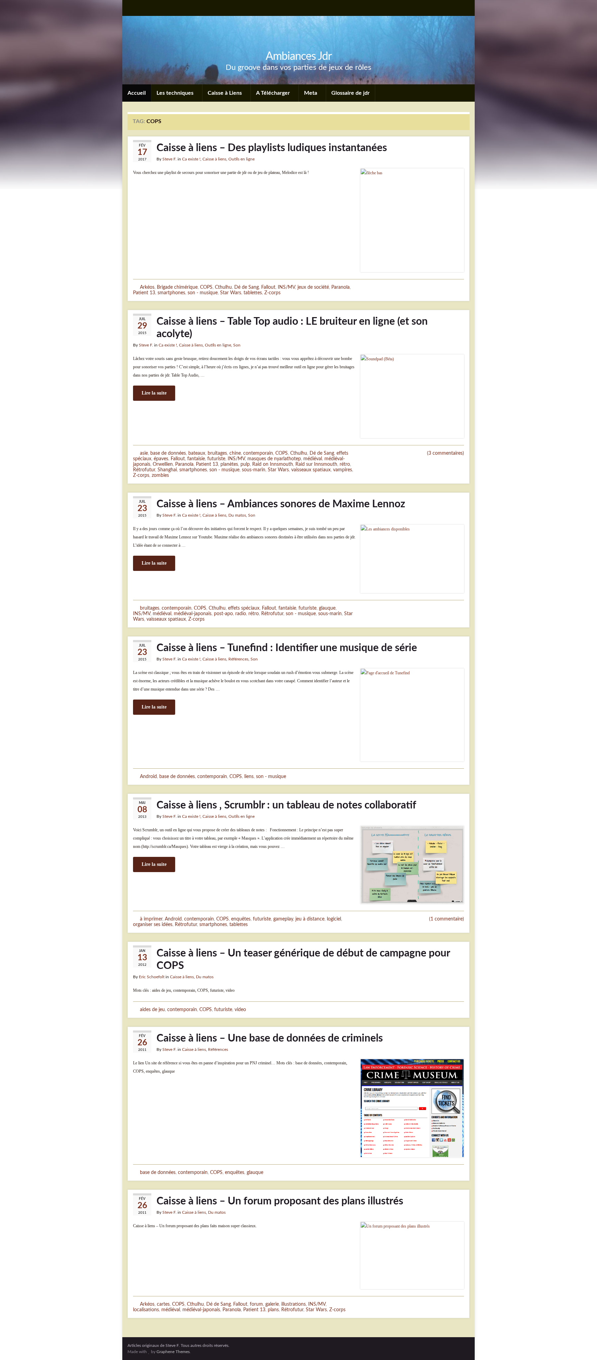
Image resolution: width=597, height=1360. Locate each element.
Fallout (268, 287)
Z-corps (272, 292)
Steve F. (169, 159)
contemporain (258, 453)
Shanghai (167, 469)
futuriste (216, 458)
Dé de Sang (246, 287)
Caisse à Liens (225, 93)
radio (240, 613)
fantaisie (196, 458)
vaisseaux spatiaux (311, 469)
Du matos (237, 515)
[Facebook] (142, 7)
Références (238, 659)
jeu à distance (309, 919)
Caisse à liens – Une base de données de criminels (270, 1038)
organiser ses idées (152, 924)
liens (249, 776)
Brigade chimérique (177, 287)
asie (144, 453)
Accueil (136, 93)
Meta (311, 93)
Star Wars (230, 292)
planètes (229, 464)
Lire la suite (154, 393)
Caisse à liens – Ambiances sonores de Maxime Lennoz (281, 504)
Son (236, 345)
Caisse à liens (214, 159)
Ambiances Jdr (299, 56)
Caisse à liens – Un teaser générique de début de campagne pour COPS (303, 959)
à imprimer (151, 919)
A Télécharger (273, 93)
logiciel (334, 919)
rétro (345, 464)
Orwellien (163, 464)
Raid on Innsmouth (272, 464)
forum (256, 1304)
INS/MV (286, 287)
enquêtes (240, 919)
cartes (163, 1304)
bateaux (196, 453)
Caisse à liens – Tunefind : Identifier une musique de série (287, 648)
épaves (161, 458)
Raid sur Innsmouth (316, 464)
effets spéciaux (243, 608)
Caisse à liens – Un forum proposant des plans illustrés (280, 1201)
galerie (272, 1304)
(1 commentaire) (446, 919)
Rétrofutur (144, 469)
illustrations (293, 1304)
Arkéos (147, 287)
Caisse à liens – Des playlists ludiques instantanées (272, 148)
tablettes (253, 292)
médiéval (312, 458)
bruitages (217, 453)
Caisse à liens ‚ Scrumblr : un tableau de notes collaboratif (286, 805)
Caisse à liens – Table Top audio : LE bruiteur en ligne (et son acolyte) (292, 327)
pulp (245, 464)
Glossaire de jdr (350, 93)
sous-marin (253, 469)
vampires (342, 469)
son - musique (203, 292)
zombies (160, 475)
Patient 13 (144, 292)
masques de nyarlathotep (274, 458)
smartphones (171, 292)
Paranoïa (340, 287)
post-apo (223, 613)
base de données (168, 453)
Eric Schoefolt (151, 977)
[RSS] (130, 7)
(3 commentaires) (445, 453)
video (240, 1009)
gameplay (283, 919)
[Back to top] (581, 1344)
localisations (146, 1309)
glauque (327, 608)
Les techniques (176, 93)
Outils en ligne (241, 159)
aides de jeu (152, 1009)
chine (235, 453)
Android (148, 776)
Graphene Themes (173, 1352)
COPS (206, 287)
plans (273, 1309)
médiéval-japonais (192, 613)
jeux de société (313, 287)
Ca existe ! (191, 159)
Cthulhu (223, 287)
